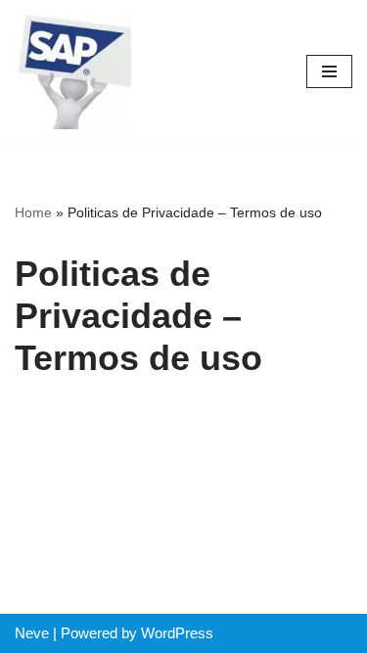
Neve (32, 633)
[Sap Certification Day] (73, 71)
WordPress (177, 633)
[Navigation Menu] (329, 71)
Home (33, 212)
